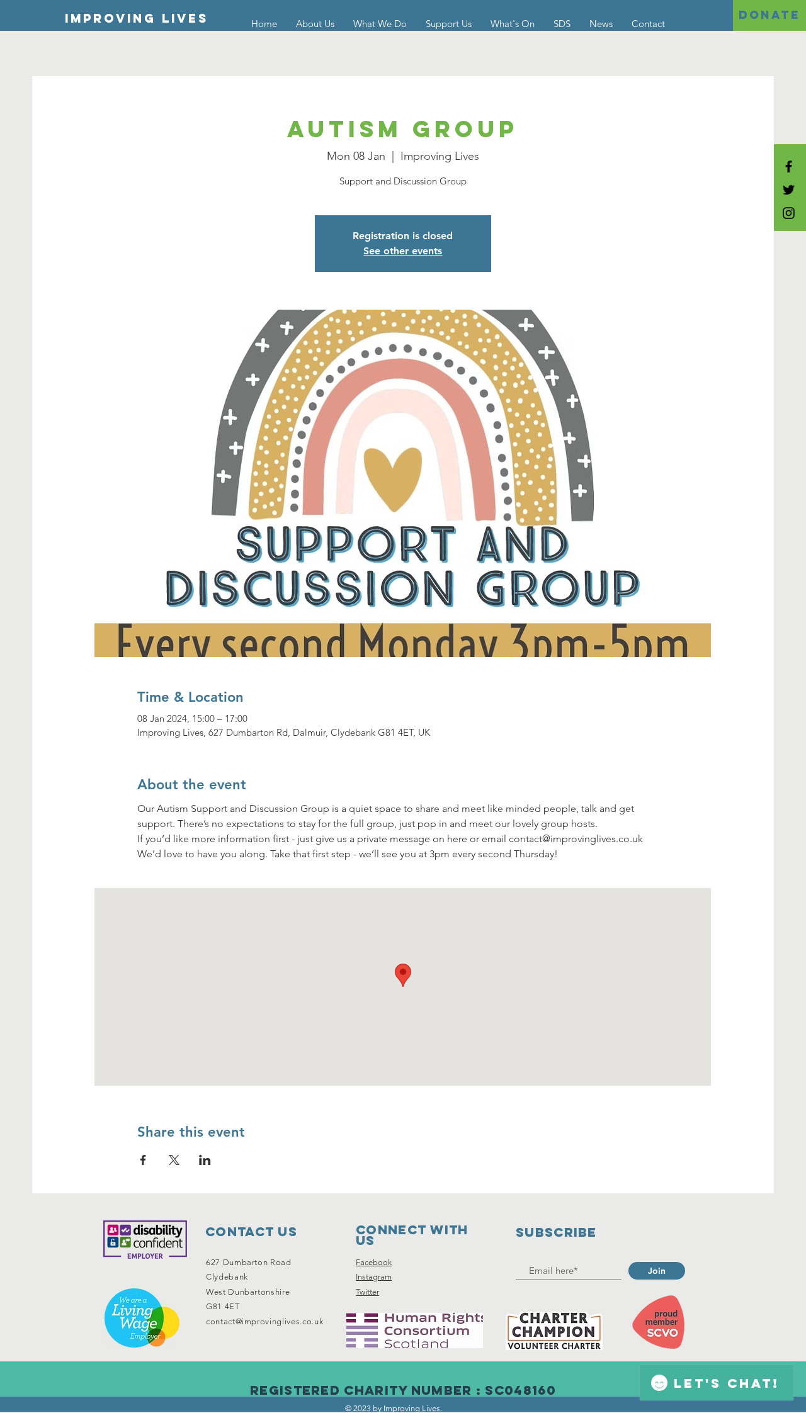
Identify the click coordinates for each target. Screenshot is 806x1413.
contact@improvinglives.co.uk (264, 1321)
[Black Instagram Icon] (789, 213)
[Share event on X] (174, 1160)
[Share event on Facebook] (143, 1160)
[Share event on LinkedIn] (205, 1160)
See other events (402, 251)
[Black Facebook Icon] (789, 166)
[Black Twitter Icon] (789, 190)
